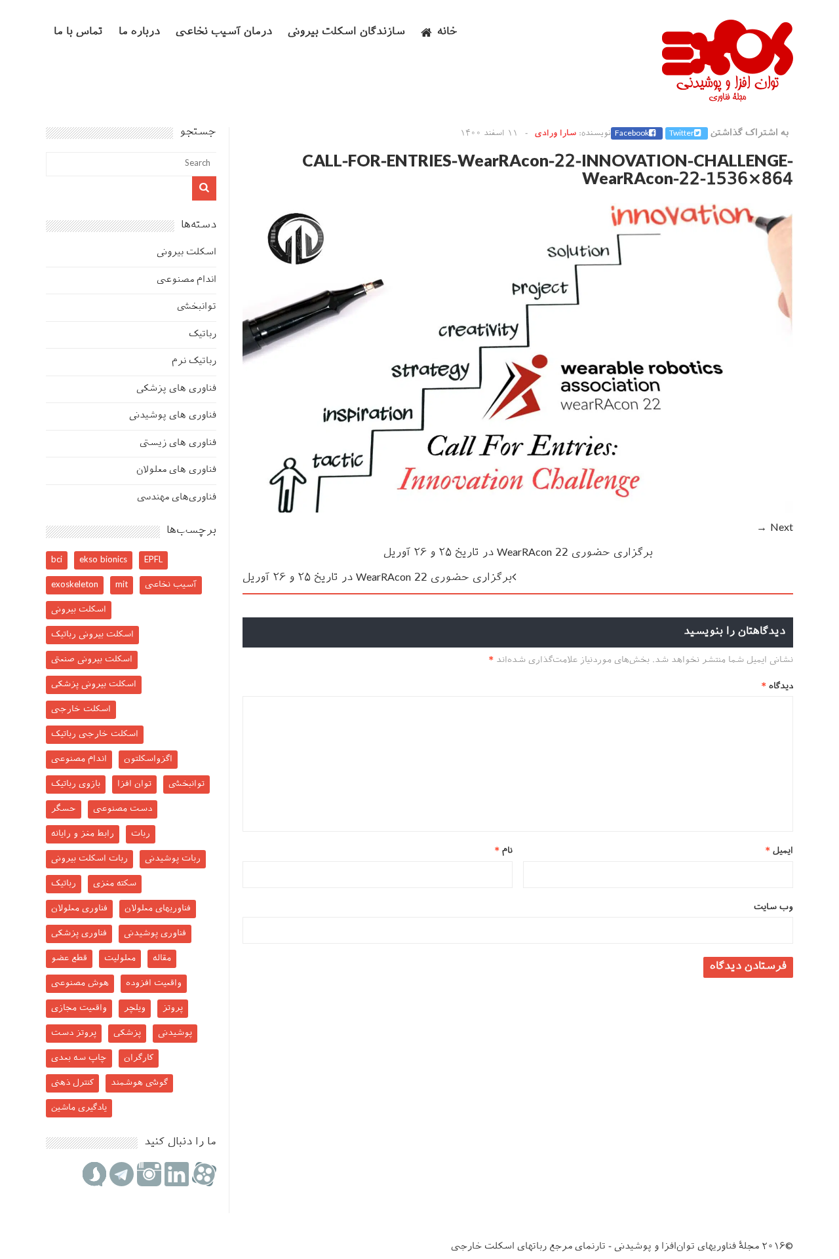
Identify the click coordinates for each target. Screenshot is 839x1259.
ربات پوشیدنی (173, 858)
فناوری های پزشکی (176, 389)
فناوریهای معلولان (158, 908)
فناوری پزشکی (79, 933)
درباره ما (139, 32)
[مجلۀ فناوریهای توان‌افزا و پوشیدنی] (727, 97)
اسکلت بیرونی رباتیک (92, 634)
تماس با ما (78, 32)
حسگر (63, 809)
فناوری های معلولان (176, 470)
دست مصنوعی (122, 809)
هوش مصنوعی (80, 983)
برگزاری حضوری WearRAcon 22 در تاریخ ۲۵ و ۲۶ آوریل (518, 553)
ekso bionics (103, 560)
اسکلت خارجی (81, 709)
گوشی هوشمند (139, 1083)
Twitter (681, 133)
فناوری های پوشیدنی (172, 416)
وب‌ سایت (773, 907)
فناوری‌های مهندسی (176, 498)
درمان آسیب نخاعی (224, 32)
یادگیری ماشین (79, 1108)
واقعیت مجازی (79, 1008)
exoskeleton (74, 585)
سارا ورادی (555, 133)
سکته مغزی (114, 883)
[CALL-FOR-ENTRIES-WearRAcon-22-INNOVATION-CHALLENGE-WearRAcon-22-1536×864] (518, 510)
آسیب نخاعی (171, 585)
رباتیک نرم (194, 361)
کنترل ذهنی (72, 1083)
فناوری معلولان (79, 908)
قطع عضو (69, 958)
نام (504, 851)
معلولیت (120, 958)
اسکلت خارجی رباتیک (94, 734)
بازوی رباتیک (75, 784)
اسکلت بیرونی (186, 252)
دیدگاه (777, 686)
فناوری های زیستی (178, 443)
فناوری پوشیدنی (155, 933)
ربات (140, 834)
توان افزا (134, 784)
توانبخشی (196, 307)
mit (121, 585)
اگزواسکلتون (148, 759)
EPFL (153, 560)
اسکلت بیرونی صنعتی (91, 659)
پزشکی (127, 1033)
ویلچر (135, 1008)
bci (56, 560)
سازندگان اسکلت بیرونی (346, 32)
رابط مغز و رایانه (82, 834)
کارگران (138, 1058)
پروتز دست (73, 1033)
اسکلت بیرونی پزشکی (93, 684)
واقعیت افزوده (154, 983)
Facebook (632, 133)
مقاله (162, 958)
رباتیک (202, 334)
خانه (447, 32)
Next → (774, 528)
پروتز (173, 1008)
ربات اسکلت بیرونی (89, 858)
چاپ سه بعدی (79, 1058)
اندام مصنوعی (186, 280)
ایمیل (779, 851)
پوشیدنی (175, 1033)
